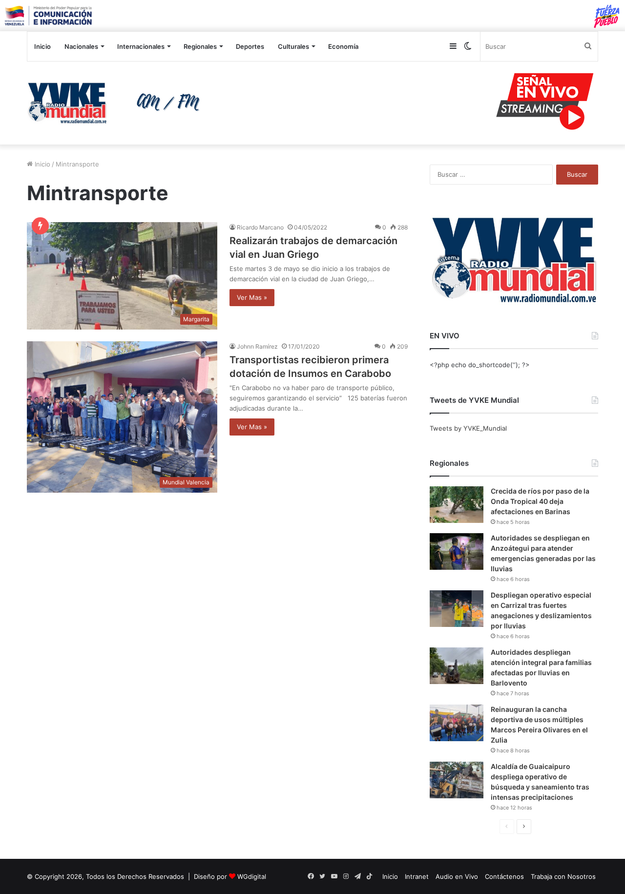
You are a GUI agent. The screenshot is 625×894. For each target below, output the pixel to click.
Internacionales (141, 46)
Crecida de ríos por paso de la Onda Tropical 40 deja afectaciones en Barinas (540, 501)
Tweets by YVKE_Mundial (468, 428)
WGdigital (251, 876)
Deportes (250, 46)
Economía (343, 46)
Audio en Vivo (457, 876)
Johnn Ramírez (257, 346)
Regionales (200, 46)
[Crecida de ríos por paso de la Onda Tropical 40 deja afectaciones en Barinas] (456, 504)
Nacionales (81, 46)
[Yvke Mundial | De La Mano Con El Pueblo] (117, 103)
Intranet (417, 876)
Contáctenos (504, 876)
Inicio (42, 46)
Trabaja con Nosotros (563, 876)
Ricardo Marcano (260, 227)
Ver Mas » (252, 297)
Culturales (293, 46)
